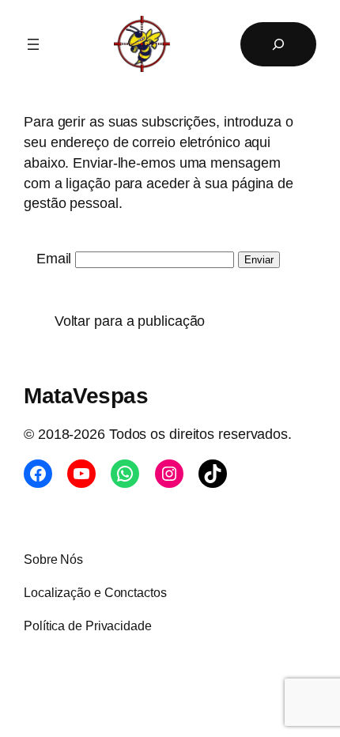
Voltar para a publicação (126, 320)
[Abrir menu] (33, 44)
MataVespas (86, 395)
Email (54, 258)
